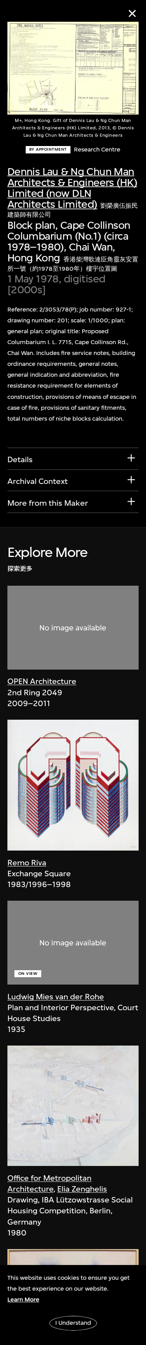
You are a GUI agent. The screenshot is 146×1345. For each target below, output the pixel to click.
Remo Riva (26, 862)
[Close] (132, 13)
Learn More (23, 1299)
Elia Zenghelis (82, 1189)
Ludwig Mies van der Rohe (55, 996)
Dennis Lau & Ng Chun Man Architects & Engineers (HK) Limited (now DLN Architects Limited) (72, 187)
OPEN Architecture (41, 681)
